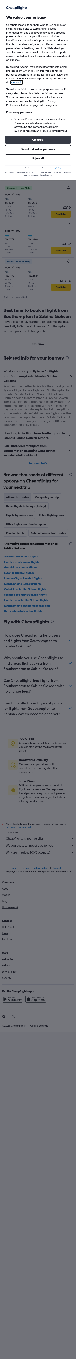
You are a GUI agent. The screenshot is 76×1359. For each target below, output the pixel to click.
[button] (38, 140)
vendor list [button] (17, 82)
